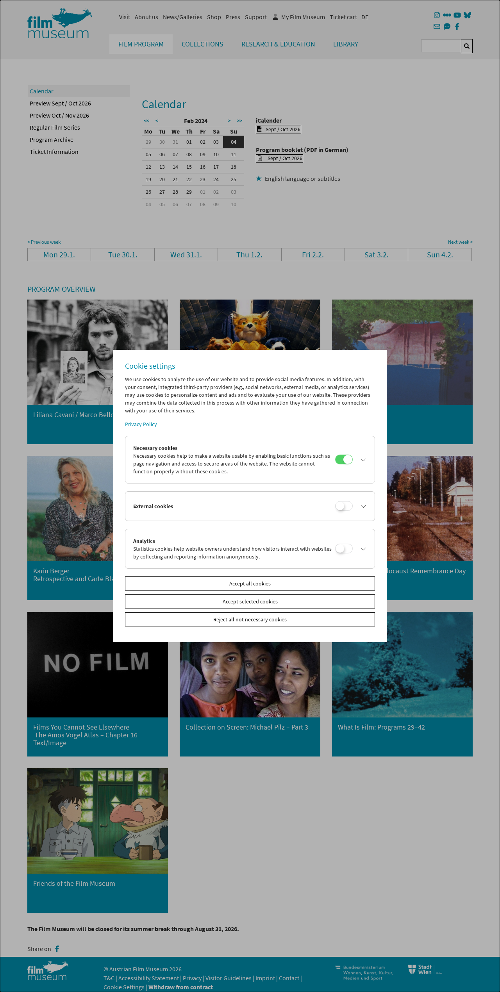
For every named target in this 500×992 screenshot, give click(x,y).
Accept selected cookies (250, 601)
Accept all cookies (250, 583)
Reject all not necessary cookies (250, 619)
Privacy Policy (141, 424)
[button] (362, 460)
